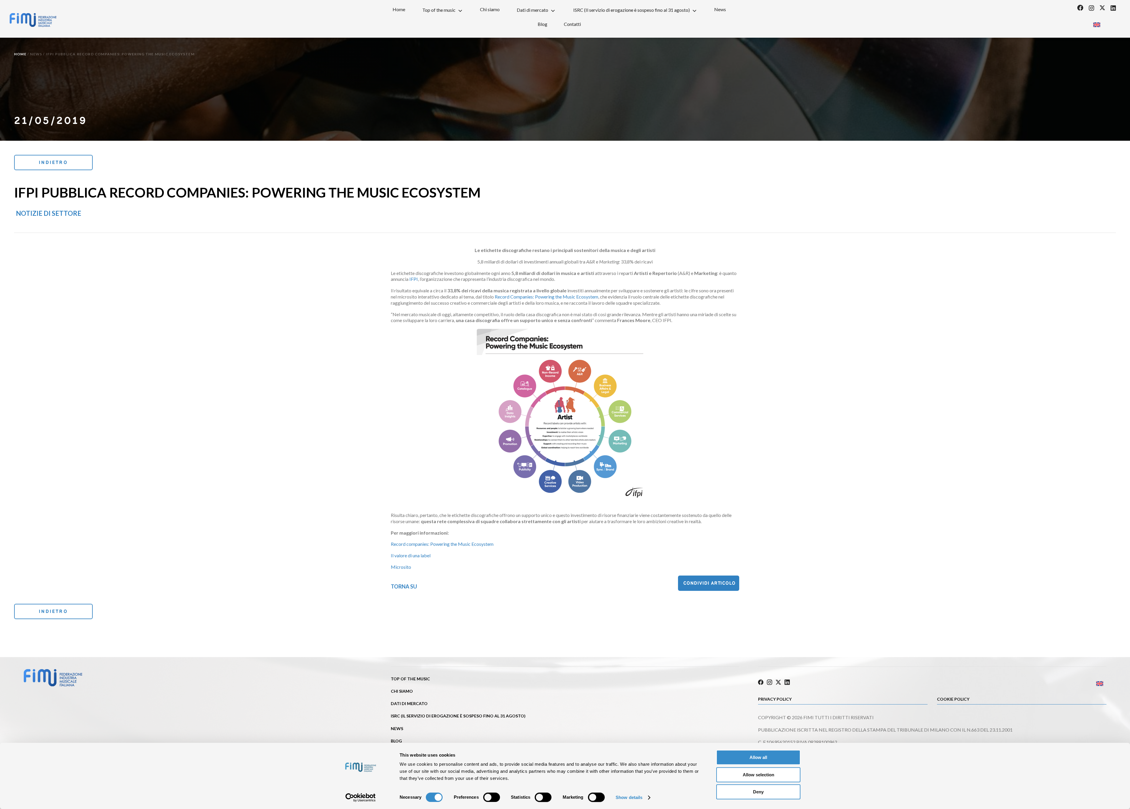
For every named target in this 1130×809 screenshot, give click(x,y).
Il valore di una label (411, 555)
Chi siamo (490, 9)
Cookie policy (953, 699)
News (720, 9)
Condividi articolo (709, 583)
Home (399, 9)
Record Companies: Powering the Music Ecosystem (546, 296)
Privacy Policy (775, 699)
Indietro (53, 162)
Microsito (401, 567)
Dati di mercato (532, 10)
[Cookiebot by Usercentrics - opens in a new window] (360, 797)
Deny (758, 791)
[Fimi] (32, 20)
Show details (629, 797)
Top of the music (439, 10)
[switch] (491, 797)
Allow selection (758, 774)
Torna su (404, 586)
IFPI (413, 279)
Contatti (572, 24)
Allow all (758, 757)
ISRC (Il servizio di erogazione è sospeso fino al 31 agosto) (631, 10)
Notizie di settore (48, 213)
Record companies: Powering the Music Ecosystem (442, 544)
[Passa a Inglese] (1097, 23)
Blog (542, 24)
